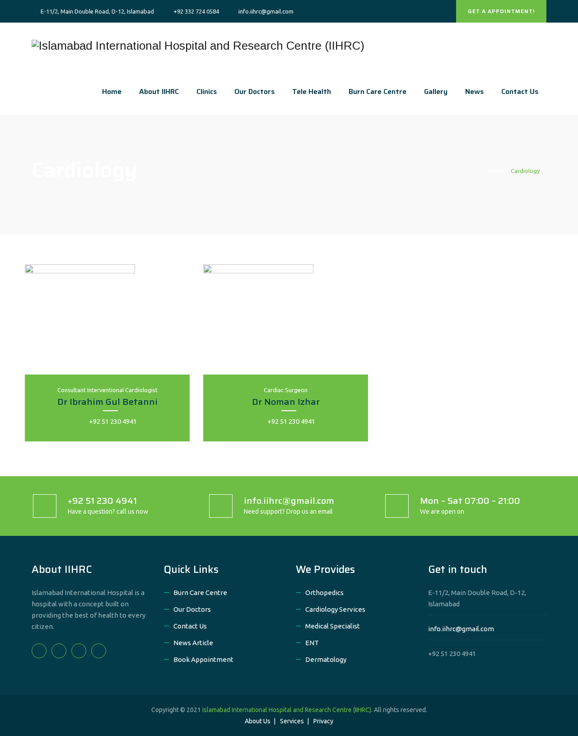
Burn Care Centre (377, 91)
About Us (257, 721)
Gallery (435, 91)
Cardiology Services (335, 609)
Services (292, 721)
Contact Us (519, 91)
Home (111, 91)
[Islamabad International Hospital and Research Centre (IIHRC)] (198, 46)
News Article (193, 643)
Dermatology (325, 659)
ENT (312, 643)
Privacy (323, 721)
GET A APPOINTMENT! (501, 11)
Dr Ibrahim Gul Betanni (107, 401)
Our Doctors (254, 91)
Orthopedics (324, 592)
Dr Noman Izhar (286, 401)
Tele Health (311, 91)
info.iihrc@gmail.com (461, 629)
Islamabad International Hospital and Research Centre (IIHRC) (286, 709)
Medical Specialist (332, 626)
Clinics (206, 91)
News (474, 91)
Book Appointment (203, 659)
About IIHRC (159, 91)
